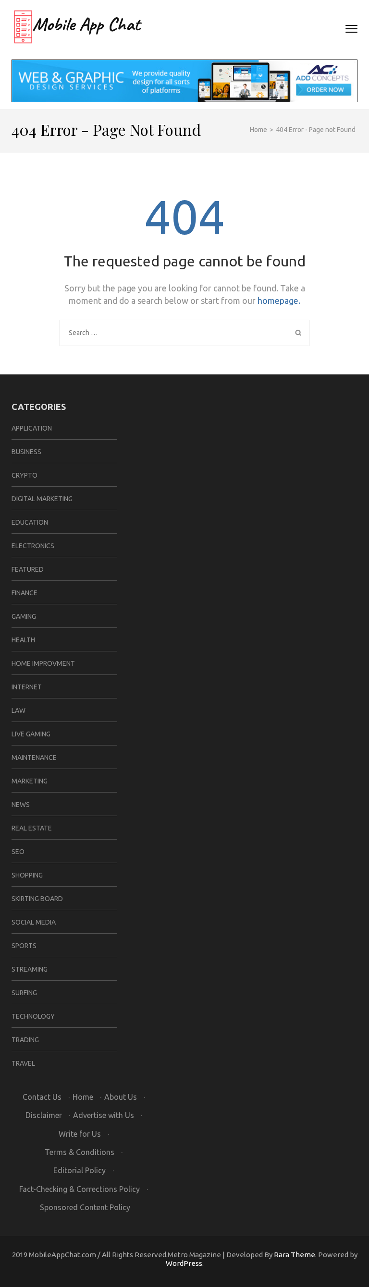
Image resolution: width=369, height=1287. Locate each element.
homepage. (279, 300)
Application (32, 428)
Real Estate (32, 828)
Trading (25, 1040)
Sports (24, 946)
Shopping (27, 875)
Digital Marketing (42, 499)
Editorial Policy (79, 1170)
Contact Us (42, 1097)
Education (30, 522)
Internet (27, 687)
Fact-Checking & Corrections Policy (79, 1189)
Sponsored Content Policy (85, 1207)
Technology (33, 1016)
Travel (23, 1063)
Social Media (34, 922)
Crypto (24, 475)
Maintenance (34, 757)
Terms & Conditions (79, 1152)
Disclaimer (43, 1115)
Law (18, 710)
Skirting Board (37, 898)
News (21, 804)
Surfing (24, 993)
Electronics (33, 546)
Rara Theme (294, 1255)
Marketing (30, 781)
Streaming (30, 969)
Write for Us (80, 1134)
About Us (120, 1097)
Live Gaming (31, 734)
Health (23, 640)
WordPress (184, 1263)
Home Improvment (43, 663)
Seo (18, 851)
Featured (28, 569)
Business (26, 452)
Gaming (24, 616)
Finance (24, 593)
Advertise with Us (103, 1115)
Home (83, 1097)
